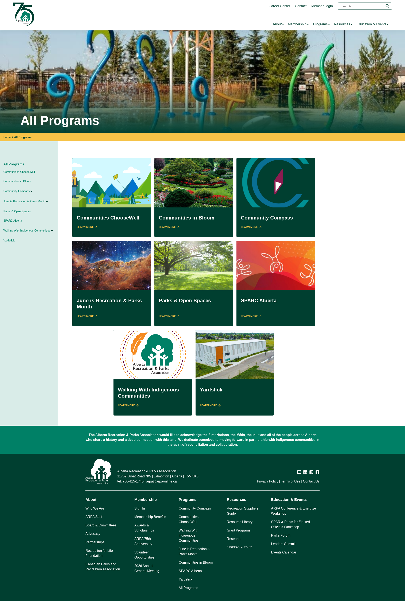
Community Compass (16, 191)
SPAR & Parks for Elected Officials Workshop (290, 524)
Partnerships (94, 542)
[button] (42, 191)
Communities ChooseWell (19, 171)
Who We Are (94, 508)
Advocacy (92, 534)
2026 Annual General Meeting (146, 568)
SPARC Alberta (12, 220)
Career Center (279, 6)
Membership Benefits (150, 517)
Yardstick (9, 240)
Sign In (139, 508)
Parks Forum (280, 535)
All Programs (13, 164)
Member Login (322, 6)
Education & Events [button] (289, 499)
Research (234, 539)
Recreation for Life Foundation (99, 553)
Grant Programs (238, 530)
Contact (300, 6)
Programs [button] (187, 499)
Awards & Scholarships (144, 527)
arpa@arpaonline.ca (161, 481)
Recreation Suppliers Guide (242, 511)
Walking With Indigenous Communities (26, 230)
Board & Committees (100, 525)
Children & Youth (239, 547)
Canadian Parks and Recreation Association (102, 566)
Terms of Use (290, 481)
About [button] (90, 499)
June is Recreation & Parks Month (24, 201)
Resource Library (239, 522)
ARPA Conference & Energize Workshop (293, 511)
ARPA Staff (93, 517)
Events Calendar (283, 552)
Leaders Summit (283, 544)
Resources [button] (236, 499)
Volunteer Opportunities (144, 555)
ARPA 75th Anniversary (143, 541)
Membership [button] (145, 499)
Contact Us (311, 481)
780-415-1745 (133, 481)
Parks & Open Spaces (17, 211)
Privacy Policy (267, 481)
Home (7, 137)
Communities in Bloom (17, 181)
